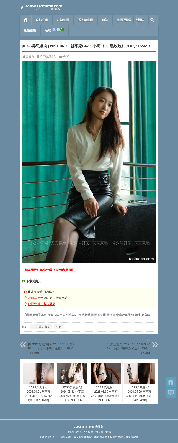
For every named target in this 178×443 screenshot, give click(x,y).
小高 (59, 327)
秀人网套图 (85, 20)
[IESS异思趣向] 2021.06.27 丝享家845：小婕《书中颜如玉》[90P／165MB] (126, 348)
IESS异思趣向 (48, 56)
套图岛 (30, 56)
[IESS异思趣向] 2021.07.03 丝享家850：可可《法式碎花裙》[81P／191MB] (51, 348)
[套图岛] (41, 5)
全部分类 (42, 20)
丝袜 (105, 20)
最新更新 (30, 30)
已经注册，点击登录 (41, 304)
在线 (54, 30)
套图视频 (123, 20)
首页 (25, 20)
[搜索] (152, 20)
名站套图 (63, 20)
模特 (141, 20)
